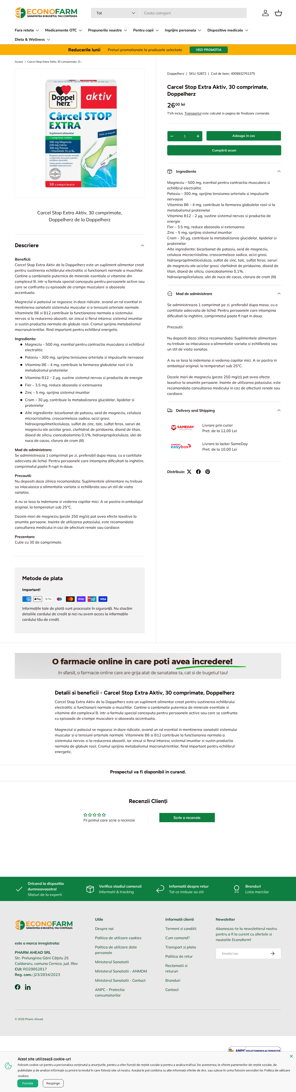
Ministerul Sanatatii (112, 962)
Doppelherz (175, 73)
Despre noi (104, 928)
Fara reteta (24, 30)
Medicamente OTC (61, 30)
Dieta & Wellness (30, 39)
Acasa (19, 61)
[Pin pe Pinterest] (207, 471)
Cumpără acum (224, 150)
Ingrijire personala (180, 30)
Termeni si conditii (180, 928)
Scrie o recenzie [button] (186, 817)
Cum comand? (177, 937)
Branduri (172, 980)
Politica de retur (179, 956)
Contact (172, 989)
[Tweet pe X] (189, 471)
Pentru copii (143, 30)
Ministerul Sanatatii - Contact (120, 980)
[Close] (291, 1056)
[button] (278, 13)
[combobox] (169, 13)
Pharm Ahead (34, 1019)
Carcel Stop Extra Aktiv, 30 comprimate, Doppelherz (55, 61)
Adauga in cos (243, 136)
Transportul (193, 113)
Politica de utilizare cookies (118, 937)
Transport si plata (180, 947)
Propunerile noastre (105, 30)
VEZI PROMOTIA (209, 50)
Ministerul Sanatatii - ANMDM (121, 971)
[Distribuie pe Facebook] (198, 471)
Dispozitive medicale (225, 30)
